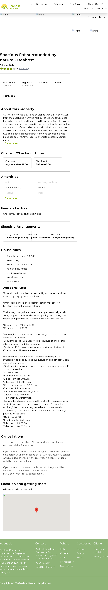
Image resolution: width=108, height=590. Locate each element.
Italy (62, 549)
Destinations (42, 4)
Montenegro (67, 562)
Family (80, 553)
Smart (80, 557)
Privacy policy (101, 556)
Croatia (64, 553)
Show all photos (96, 17)
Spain (63, 557)
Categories (59, 4)
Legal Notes (44, 583)
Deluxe (81, 549)
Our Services (76, 4)
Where (64, 543)
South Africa (66, 566)
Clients (98, 543)
